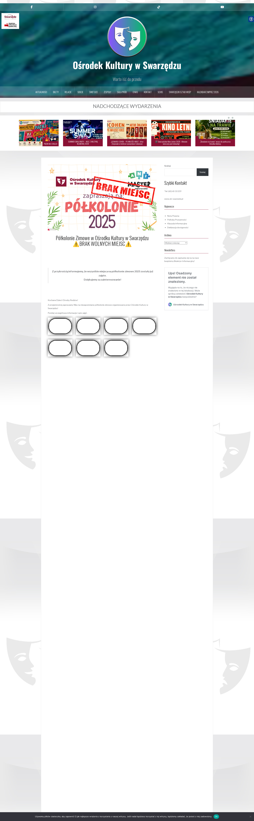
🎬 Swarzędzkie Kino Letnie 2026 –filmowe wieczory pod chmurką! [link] (127, 142)
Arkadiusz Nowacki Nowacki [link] (110, 250)
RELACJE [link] (68, 92)
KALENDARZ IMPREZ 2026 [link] (208, 92)
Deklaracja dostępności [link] (177, 227)
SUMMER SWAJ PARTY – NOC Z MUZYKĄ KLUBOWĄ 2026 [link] (39, 142)
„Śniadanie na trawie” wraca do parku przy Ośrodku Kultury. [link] (171, 142)
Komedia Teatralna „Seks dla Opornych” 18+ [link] (218, 143)
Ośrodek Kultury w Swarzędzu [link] (127, 65)
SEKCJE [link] (80, 92)
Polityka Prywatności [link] (176, 219)
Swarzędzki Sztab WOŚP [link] (180, 92)
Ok (216, 816)
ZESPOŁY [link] (107, 92)
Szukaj (167, 165)
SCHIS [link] (160, 92)
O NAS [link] (135, 92)
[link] (31, 7)
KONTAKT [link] (148, 92)
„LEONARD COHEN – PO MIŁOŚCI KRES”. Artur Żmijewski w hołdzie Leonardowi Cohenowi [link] (83, 142)
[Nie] (250, 816)
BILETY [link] (56, 92)
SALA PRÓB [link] (122, 92)
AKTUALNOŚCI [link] (41, 92)
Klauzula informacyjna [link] (177, 223)
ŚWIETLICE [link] (93, 92)
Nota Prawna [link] (173, 216)
